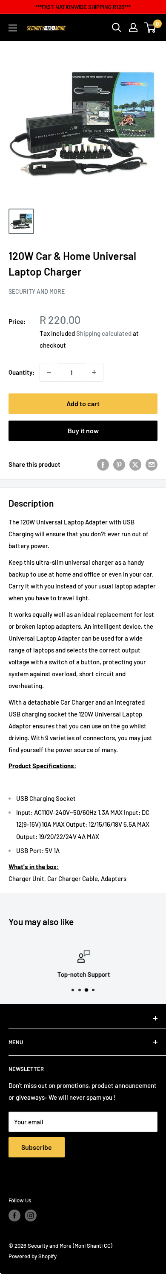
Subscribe (36, 1147)
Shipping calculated (104, 333)
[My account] (133, 27)
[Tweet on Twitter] (135, 464)
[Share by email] (151, 464)
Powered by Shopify (33, 1256)
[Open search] (116, 27)
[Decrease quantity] (49, 372)
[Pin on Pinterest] (119, 464)
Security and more (37, 291)
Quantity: (21, 372)
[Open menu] (13, 28)
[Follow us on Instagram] (31, 1215)
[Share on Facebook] (103, 464)
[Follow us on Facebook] (14, 1215)
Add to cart (83, 403)
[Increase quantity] (94, 372)
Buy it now (83, 431)
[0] (150, 27)
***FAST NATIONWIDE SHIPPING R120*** (83, 6)
